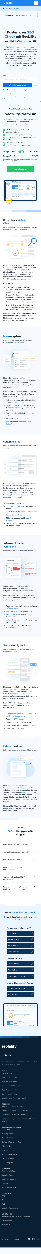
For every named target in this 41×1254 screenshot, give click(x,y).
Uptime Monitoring (9, 1094)
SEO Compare (13, 945)
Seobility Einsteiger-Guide (12, 1208)
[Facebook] (33, 1239)
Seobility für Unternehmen (12, 1106)
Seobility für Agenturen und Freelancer (17, 1110)
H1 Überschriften (12, 608)
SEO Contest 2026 (9, 1187)
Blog (3, 1196)
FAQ (3, 1204)
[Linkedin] (29, 1239)
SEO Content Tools (9, 1090)
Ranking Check (21, 15)
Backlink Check (13, 964)
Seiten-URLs (10, 424)
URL (4, 76)
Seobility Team (7, 1175)
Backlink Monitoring (9, 1082)
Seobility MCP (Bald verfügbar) (14, 1098)
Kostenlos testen (20, 169)
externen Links (11, 627)
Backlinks (25, 792)
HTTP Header (19, 719)
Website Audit (7, 1073)
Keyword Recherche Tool (16, 988)
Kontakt (8, 1055)
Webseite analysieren (17, 85)
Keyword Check (13, 939)
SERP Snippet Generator (16, 976)
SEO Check (9, 15)
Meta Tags (10, 405)
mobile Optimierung (22, 515)
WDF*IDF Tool (13, 994)
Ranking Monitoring (9, 1077)
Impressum (6, 1225)
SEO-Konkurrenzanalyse (11, 1086)
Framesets (33, 512)
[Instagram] (38, 1239)
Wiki (3, 1200)
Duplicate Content (13, 506)
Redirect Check (13, 952)
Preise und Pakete (9, 1171)
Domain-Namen (25, 422)
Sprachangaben (23, 418)
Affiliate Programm (9, 1179)
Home (5, 8)
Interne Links (11, 614)
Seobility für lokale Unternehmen (15, 1115)
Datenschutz (7, 1220)
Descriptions (19, 402)
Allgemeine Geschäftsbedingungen (16, 1216)
